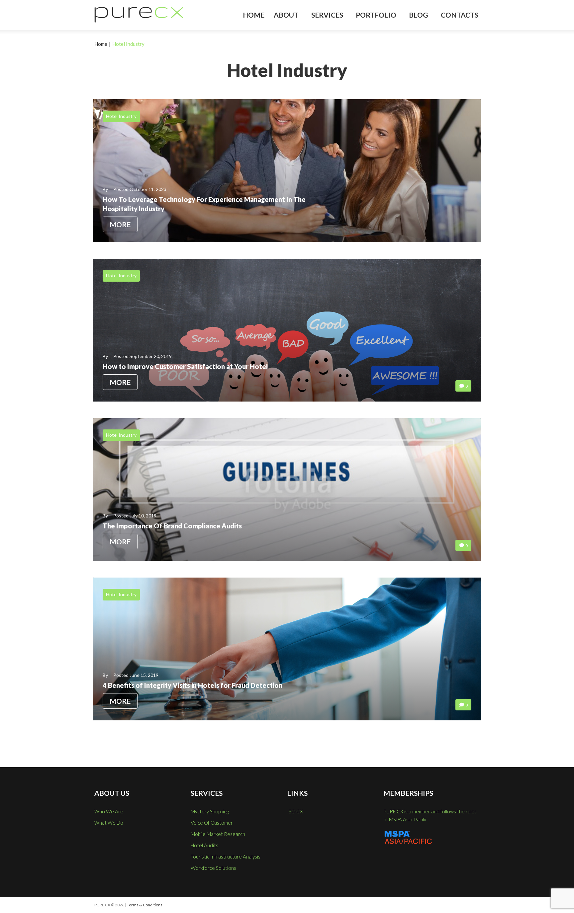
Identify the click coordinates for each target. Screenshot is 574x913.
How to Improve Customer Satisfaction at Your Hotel (185, 366)
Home (100, 44)
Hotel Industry (121, 116)
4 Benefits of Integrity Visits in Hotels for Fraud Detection (192, 685)
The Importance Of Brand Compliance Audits (172, 526)
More (120, 224)
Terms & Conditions (144, 904)
